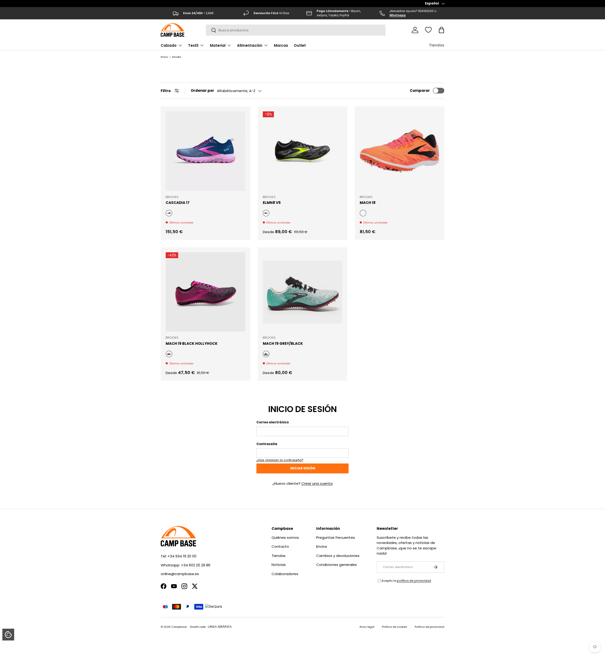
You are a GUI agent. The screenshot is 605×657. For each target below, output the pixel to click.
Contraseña (266, 444)
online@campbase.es (180, 573)
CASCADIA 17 (178, 202)
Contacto (280, 546)
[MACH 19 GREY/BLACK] (302, 292)
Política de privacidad (429, 627)
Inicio (164, 57)
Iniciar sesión (302, 468)
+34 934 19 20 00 (182, 556)
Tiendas (436, 45)
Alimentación (249, 45)
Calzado (169, 45)
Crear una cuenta (317, 483)
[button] (441, 30)
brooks (176, 57)
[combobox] (296, 30)
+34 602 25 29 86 (195, 565)
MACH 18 (368, 202)
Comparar (420, 90)
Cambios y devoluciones (337, 555)
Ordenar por (202, 90)
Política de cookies (394, 627)
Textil (193, 45)
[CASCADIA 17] (205, 151)
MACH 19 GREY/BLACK (283, 343)
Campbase (178, 627)
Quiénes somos (285, 537)
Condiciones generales (336, 564)
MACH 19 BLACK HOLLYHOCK (192, 343)
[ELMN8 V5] (302, 151)
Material (217, 45)
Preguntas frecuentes (335, 537)
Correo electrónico (272, 422)
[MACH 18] (399, 151)
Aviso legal (366, 627)
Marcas (281, 45)
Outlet (300, 45)
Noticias (279, 564)
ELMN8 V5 (272, 202)
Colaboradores (285, 573)
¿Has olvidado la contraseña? (279, 460)
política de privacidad (414, 581)
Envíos (321, 546)
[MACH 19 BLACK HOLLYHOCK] (205, 292)
